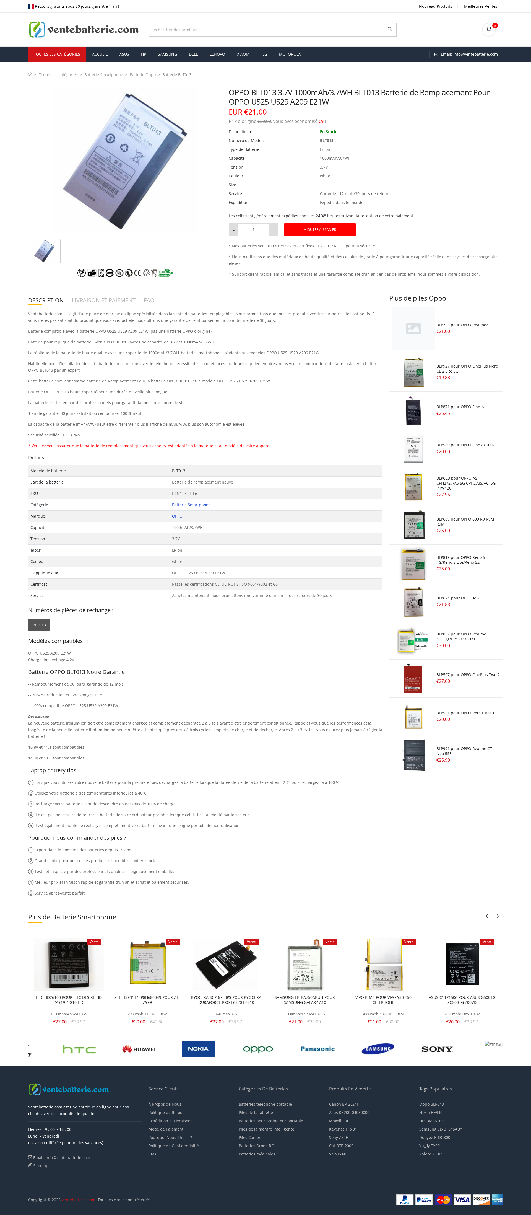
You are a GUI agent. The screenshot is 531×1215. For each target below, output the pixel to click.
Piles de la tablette (256, 1112)
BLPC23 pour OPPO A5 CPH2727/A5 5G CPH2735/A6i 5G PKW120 (466, 483)
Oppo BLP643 (431, 1104)
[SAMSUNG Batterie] (295, 1048)
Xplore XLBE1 (431, 1154)
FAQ (152, 1154)
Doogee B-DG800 (434, 1137)
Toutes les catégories (58, 74)
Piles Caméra (251, 1137)
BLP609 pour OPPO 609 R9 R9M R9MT (465, 521)
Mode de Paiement (166, 1129)
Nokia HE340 (430, 1112)
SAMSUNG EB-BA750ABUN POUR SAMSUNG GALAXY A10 (305, 1000)
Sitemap (40, 1165)
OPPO (177, 516)
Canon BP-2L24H (344, 1104)
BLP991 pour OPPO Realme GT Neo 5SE (464, 751)
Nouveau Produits (435, 6)
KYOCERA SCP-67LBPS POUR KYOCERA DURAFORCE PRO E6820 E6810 (226, 1000)
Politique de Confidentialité (174, 1145)
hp (143, 54)
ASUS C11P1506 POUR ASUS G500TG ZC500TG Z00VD (462, 1000)
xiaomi (244, 54)
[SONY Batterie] (355, 1048)
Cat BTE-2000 (341, 1145)
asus (124, 54)
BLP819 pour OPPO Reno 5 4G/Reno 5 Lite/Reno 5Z (460, 560)
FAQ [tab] (149, 300)
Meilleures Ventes (480, 6)
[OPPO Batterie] (176, 1048)
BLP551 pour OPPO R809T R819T (466, 712)
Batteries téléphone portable (265, 1104)
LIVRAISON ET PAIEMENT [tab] (104, 300)
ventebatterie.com (78, 1199)
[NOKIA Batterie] (116, 1048)
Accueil (100, 54)
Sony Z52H (338, 1137)
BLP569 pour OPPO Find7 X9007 (465, 445)
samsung (167, 54)
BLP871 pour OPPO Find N (460, 406)
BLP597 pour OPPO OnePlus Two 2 (468, 674)
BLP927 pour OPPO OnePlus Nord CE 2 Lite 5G (467, 368)
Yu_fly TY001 (430, 1145)
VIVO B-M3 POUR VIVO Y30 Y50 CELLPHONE (383, 1000)
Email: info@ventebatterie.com (61, 1157)
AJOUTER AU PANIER (320, 229)
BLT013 (39, 624)
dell (193, 54)
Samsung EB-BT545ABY (440, 1129)
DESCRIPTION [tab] (46, 300)
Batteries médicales (257, 1154)
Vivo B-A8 (337, 1154)
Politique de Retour (166, 1112)
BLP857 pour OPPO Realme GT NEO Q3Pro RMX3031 (464, 636)
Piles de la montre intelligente (266, 1129)
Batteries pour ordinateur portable (271, 1120)
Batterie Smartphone (103, 74)
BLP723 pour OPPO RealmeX (462, 324)
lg (264, 54)
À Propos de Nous (165, 1104)
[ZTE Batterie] (414, 1048)
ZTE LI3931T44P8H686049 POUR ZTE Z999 (147, 1000)
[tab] (44, 251)
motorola (290, 54)
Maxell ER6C (340, 1120)
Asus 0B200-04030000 (349, 1112)
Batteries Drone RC (256, 1145)
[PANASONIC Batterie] (236, 1048)
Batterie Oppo (143, 74)
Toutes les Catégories (57, 54)
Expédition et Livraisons (170, 1120)
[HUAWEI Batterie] (57, 1048)
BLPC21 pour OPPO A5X (458, 598)
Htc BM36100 (431, 1120)
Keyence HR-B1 (343, 1129)
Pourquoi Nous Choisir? (170, 1137)
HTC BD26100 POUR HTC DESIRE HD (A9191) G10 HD (69, 1000)
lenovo (217, 54)
